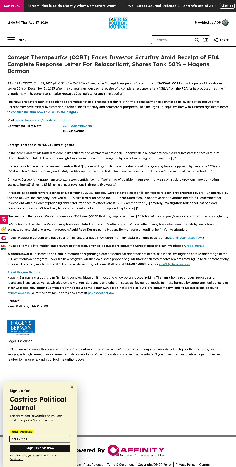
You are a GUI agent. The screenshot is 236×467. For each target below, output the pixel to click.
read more (194, 246)
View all (227, 6)
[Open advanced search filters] (205, 40)
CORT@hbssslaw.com (174, 264)
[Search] (196, 40)
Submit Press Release (88, 464)
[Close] (72, 387)
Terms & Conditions (120, 464)
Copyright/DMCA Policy (155, 464)
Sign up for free (40, 448)
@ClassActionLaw (100, 293)
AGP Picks (12, 6)
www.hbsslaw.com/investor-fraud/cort (43, 120)
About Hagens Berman (23, 272)
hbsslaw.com (20, 293)
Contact (205, 464)
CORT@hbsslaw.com (77, 126)
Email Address (21, 431)
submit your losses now (185, 237)
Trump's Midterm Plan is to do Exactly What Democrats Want (63, 6)
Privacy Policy (185, 464)
